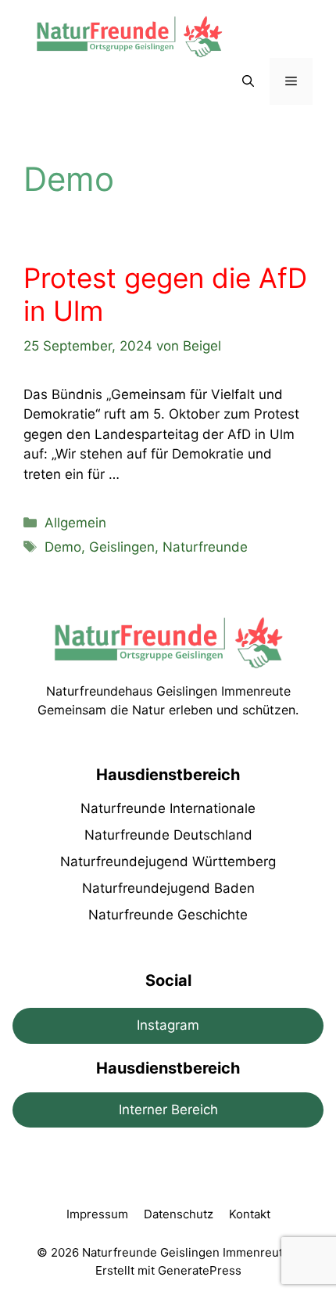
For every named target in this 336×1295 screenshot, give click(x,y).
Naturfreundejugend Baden (168, 888)
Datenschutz (178, 1214)
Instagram (168, 1025)
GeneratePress (199, 1270)
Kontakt (249, 1214)
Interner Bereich (168, 1109)
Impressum (97, 1214)
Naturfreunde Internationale (168, 808)
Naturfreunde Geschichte (168, 915)
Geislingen (122, 547)
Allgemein (75, 523)
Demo (63, 547)
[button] (248, 81)
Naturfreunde (205, 547)
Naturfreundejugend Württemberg (168, 861)
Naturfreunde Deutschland (168, 835)
